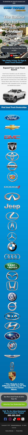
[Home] (14, 8)
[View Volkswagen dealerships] (12, 297)
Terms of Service (9, 431)
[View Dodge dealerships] (12, 187)
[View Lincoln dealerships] (12, 366)
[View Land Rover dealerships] (12, 266)
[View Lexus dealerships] (12, 216)
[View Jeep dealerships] (12, 206)
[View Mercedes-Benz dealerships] (12, 237)
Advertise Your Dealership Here (14, 404)
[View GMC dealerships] (12, 137)
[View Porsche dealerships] (12, 376)
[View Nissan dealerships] (12, 166)
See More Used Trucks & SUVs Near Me (14, 398)
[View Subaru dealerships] (12, 336)
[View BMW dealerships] (12, 247)
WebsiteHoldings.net (16, 425)
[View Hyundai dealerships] (12, 326)
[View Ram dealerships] (12, 147)
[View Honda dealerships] (12, 286)
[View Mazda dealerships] (12, 276)
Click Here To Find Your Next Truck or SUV (14, 49)
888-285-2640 (14, 415)
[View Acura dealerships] (12, 226)
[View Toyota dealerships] (12, 156)
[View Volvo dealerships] (12, 306)
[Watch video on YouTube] (14, 55)
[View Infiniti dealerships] (12, 197)
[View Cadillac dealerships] (12, 177)
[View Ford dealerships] (12, 117)
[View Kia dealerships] (12, 316)
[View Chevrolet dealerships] (12, 127)
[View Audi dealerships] (12, 256)
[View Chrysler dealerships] (12, 356)
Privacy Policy (19, 431)
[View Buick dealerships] (12, 346)
